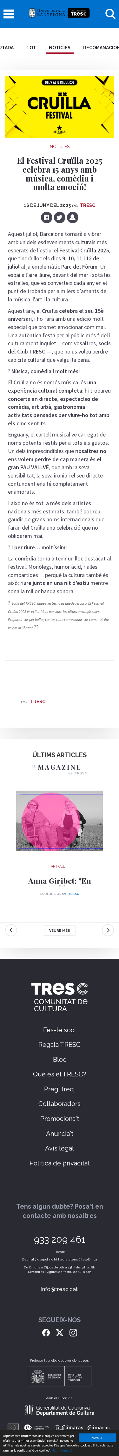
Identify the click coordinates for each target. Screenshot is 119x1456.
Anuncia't (59, 1133)
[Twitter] (60, 217)
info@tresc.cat (59, 1289)
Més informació (61, 1450)
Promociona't (59, 1119)
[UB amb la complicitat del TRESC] (59, 14)
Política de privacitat (60, 1163)
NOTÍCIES (59, 47)
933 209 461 (59, 1239)
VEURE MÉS (59, 931)
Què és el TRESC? (59, 1074)
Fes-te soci (59, 1030)
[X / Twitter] (59, 1332)
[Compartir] (72, 217)
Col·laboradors (59, 1104)
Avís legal (59, 1148)
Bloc (59, 1059)
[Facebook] (47, 217)
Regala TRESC (59, 1044)
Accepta (97, 1437)
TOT (31, 47)
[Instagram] (73, 1332)
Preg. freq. (59, 1089)
